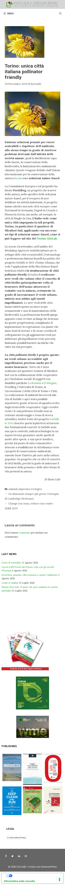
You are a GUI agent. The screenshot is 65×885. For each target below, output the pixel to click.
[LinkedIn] (19, 856)
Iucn (17, 178)
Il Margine (50, 383)
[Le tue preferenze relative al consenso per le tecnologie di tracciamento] (59, 879)
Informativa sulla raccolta (19, 881)
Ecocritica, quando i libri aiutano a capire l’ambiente (30, 574)
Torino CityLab (47, 238)
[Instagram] (25, 856)
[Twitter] (12, 856)
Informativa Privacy (17, 838)
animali (12, 489)
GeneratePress (49, 866)
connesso (24, 532)
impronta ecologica (30, 489)
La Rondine (34, 383)
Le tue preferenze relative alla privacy (35, 875)
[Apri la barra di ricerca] (60, 13)
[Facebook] (6, 856)
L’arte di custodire (11, 562)
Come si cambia (10, 582)
